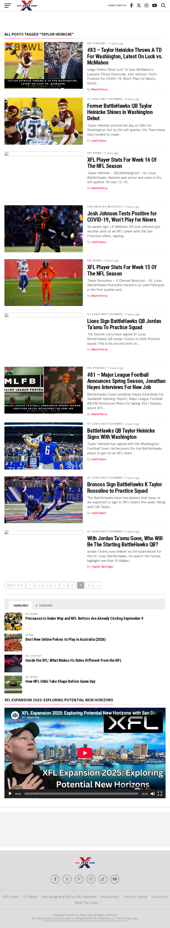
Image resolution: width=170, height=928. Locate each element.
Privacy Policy (109, 896)
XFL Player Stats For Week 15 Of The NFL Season (121, 270)
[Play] (10, 793)
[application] (85, 753)
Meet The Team (86, 902)
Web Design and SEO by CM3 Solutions (69, 896)
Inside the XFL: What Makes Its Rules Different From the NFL (73, 660)
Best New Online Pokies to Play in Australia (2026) (65, 639)
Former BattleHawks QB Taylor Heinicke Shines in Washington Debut (120, 112)
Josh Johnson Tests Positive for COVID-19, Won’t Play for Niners (121, 216)
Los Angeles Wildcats (104, 206)
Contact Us (160, 896)
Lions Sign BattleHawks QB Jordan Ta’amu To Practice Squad (124, 324)
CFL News (30, 896)
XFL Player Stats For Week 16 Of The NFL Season (121, 163)
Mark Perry (99, 89)
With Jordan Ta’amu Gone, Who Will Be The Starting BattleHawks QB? (124, 541)
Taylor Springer (102, 566)
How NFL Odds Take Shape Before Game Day (60, 681)
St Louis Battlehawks (105, 99)
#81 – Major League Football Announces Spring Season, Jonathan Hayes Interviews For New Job (126, 381)
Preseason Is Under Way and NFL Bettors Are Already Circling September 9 (84, 618)
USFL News (11, 896)
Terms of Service (135, 896)
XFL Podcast (96, 43)
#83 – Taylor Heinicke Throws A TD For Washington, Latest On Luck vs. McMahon (125, 56)
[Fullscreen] (160, 793)
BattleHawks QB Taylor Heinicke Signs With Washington (121, 434)
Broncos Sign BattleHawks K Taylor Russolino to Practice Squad (124, 487)
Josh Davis (98, 140)
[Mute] (153, 793)
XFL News (94, 153)
